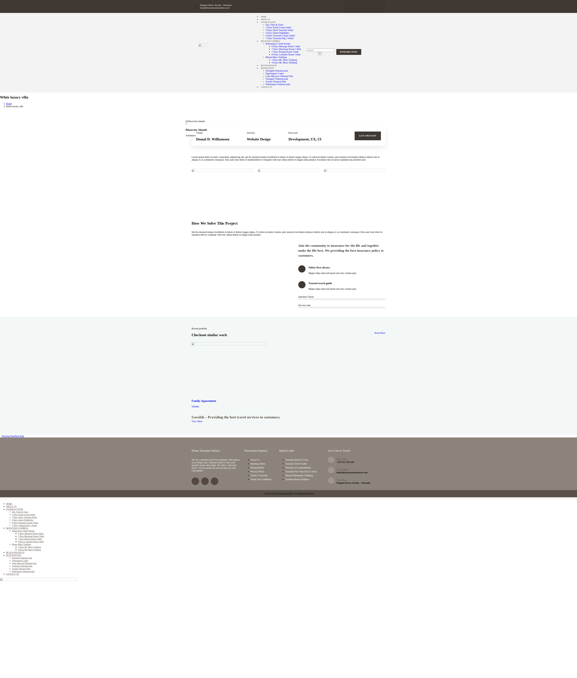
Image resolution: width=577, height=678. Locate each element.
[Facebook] (376, 6)
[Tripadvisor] (352, 6)
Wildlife (195, 406)
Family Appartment (204, 400)
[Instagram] (364, 6)
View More (197, 421)
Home (9, 103)
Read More (380, 333)
